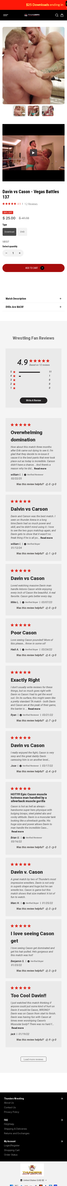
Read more (40, 468)
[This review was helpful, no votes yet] (47, 484)
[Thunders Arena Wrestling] (32, 15)
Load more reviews (33, 1059)
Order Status (11, 1154)
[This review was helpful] (47, 655)
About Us (9, 1102)
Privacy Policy (11, 1112)
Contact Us (10, 1107)
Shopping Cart (12, 1150)
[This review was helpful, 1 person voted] (47, 553)
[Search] (56, 15)
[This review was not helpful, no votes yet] (53, 484)
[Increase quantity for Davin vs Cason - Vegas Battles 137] (19, 253)
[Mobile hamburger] (6, 15)
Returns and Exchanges (16, 1133)
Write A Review (33, 400)
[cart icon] (62, 15)
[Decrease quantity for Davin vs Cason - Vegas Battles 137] (6, 253)
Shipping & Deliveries (15, 1128)
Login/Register (12, 1145)
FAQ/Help (9, 1124)
